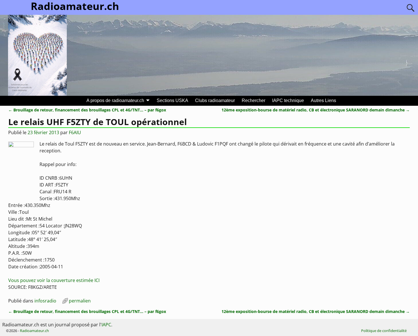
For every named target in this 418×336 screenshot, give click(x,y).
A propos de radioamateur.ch (115, 100)
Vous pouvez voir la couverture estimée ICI (54, 280)
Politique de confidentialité (384, 330)
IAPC (106, 325)
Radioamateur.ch (34, 330)
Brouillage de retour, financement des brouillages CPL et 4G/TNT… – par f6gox (87, 110)
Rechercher (253, 100)
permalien (80, 301)
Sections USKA (172, 100)
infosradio (45, 301)
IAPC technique (288, 100)
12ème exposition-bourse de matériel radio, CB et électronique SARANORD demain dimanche (316, 110)
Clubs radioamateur (215, 100)
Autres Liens (323, 100)
